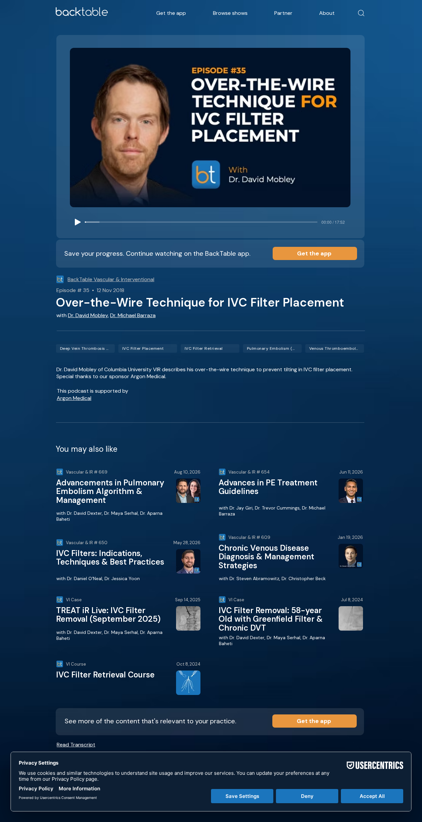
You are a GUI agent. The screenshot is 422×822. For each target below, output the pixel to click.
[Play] (78, 222)
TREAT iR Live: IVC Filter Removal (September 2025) (108, 614)
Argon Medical (74, 398)
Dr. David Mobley (88, 315)
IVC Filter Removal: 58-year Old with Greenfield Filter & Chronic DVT (271, 619)
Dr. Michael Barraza (133, 315)
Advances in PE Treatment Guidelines (268, 486)
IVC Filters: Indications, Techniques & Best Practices (110, 557)
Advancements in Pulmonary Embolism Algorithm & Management (110, 491)
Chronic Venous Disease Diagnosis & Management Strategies (266, 557)
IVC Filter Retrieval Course (105, 675)
